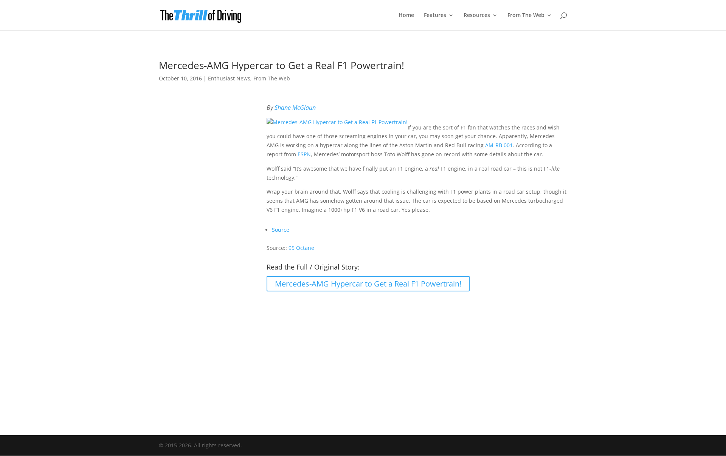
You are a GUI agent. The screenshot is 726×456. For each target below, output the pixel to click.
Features (435, 15)
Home (406, 15)
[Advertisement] (363, 358)
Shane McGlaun (295, 107)
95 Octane (301, 247)
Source (280, 229)
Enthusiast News (229, 78)
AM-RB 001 (499, 145)
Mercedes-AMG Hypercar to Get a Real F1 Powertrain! (368, 284)
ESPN (304, 154)
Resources (477, 15)
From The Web (525, 15)
